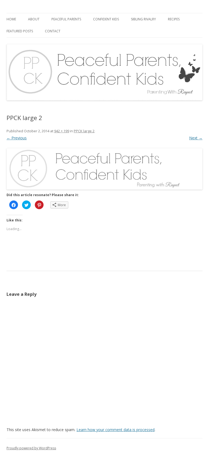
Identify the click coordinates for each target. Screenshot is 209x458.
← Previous (17, 137)
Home (11, 19)
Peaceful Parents (66, 19)
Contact (52, 31)
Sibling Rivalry (143, 19)
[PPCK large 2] (104, 169)
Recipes (174, 19)
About (33, 19)
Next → (195, 137)
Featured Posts (20, 31)
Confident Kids (106, 19)
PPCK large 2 (84, 130)
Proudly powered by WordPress (31, 448)
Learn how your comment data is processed (115, 429)
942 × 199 (61, 130)
